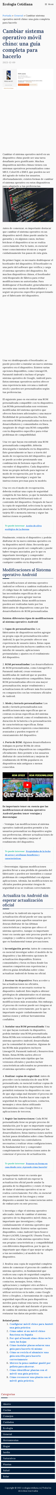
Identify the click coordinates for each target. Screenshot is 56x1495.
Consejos (8, 1416)
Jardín (6, 1452)
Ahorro (7, 1404)
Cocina (7, 1410)
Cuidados (8, 1422)
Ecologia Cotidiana (18, 4)
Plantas (7, 1464)
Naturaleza (9, 1458)
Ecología (8, 1428)
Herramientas (10, 1440)
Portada (7, 15)
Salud (6, 1470)
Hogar (6, 1446)
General (18, 15)
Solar (6, 1476)
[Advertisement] (28, 123)
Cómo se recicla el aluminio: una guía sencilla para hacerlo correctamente (29, 1356)
